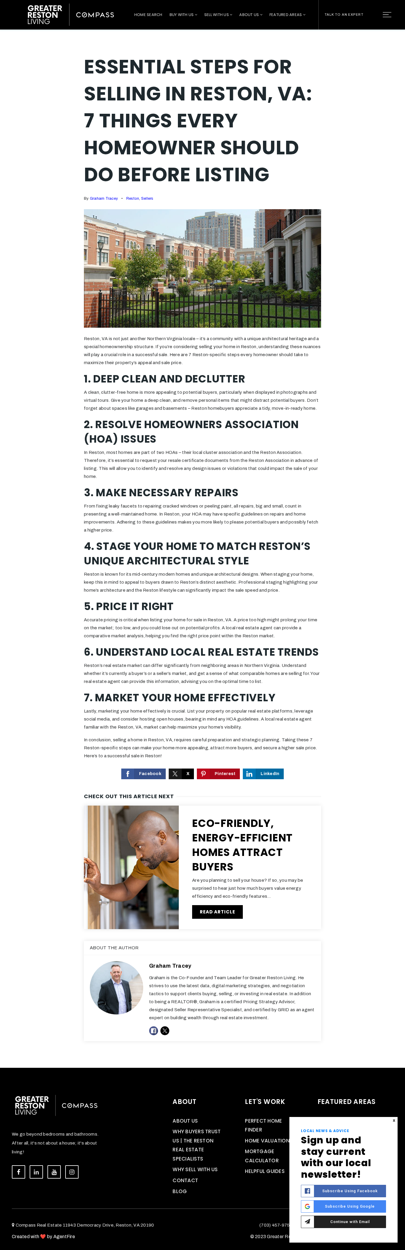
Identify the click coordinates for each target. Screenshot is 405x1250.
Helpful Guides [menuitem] (265, 1171)
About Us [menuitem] (249, 14)
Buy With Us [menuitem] (182, 14)
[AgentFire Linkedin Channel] (36, 1172)
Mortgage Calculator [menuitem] (262, 1156)
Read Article (217, 912)
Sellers (147, 198)
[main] (202, 534)
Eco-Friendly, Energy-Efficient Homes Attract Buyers (242, 845)
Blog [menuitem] (180, 1191)
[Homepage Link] (71, 14)
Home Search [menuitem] (148, 14)
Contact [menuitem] (185, 1180)
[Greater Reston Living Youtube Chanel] (54, 1172)
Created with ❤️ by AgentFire (43, 1236)
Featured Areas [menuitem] (286, 14)
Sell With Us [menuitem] (217, 14)
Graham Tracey (104, 198)
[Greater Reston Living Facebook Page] (18, 1172)
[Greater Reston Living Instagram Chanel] (72, 1172)
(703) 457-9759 (276, 1225)
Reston (132, 198)
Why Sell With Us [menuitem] (195, 1169)
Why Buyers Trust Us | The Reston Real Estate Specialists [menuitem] (197, 1145)
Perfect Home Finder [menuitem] (263, 1125)
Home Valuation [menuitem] (267, 1140)
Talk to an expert (344, 14)
